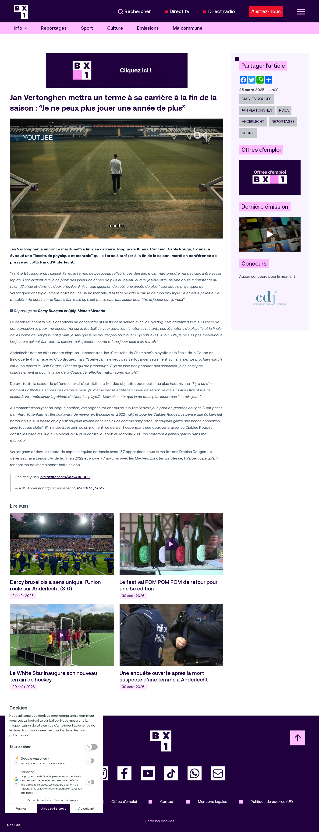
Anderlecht (253, 121)
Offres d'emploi (124, 801)
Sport (87, 28)
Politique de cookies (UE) (272, 801)
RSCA (284, 110)
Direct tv (179, 11)
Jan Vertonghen (257, 110)
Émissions (148, 28)
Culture (115, 28)
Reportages (54, 28)
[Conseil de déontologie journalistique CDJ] (269, 298)
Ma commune (187, 28)
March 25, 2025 (90, 488)
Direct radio (221, 11)
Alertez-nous (266, 11)
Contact (167, 801)
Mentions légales (212, 801)
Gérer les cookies (159, 821)
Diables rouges (256, 99)
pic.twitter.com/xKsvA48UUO (65, 477)
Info (18, 28)
